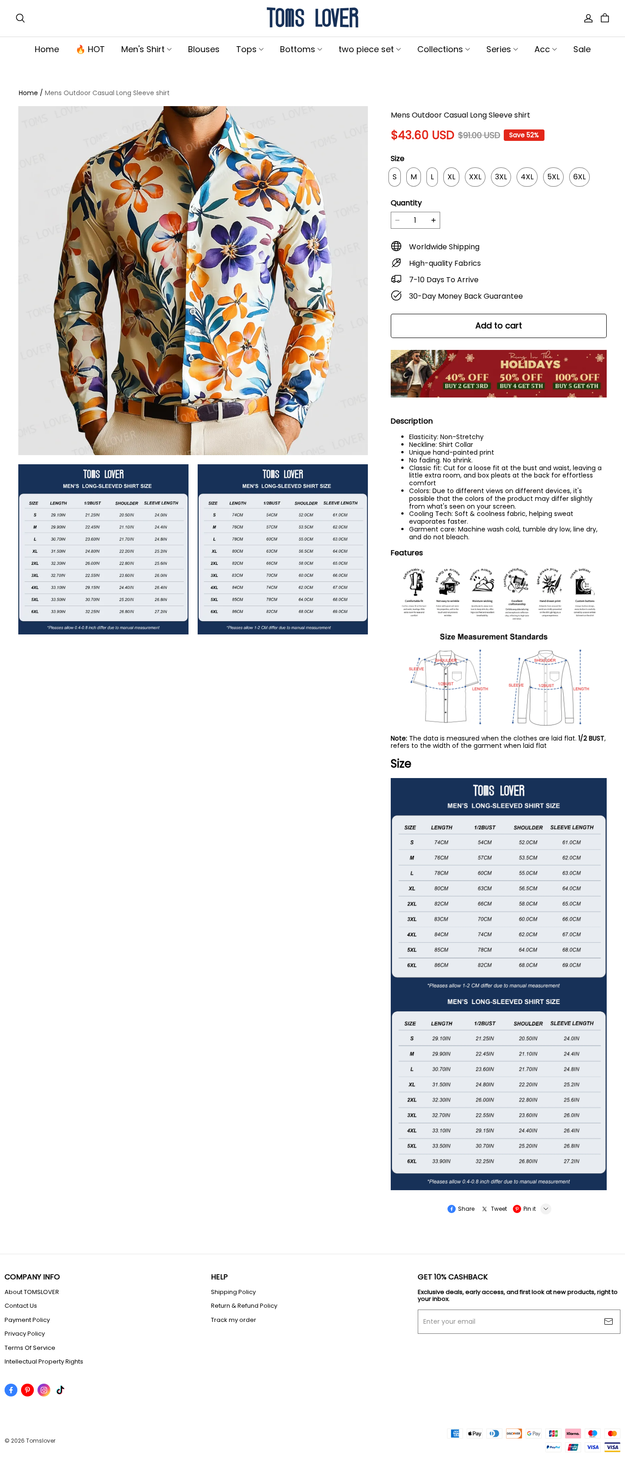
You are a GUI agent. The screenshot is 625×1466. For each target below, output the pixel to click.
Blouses (204, 49)
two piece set (366, 49)
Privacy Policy (25, 1333)
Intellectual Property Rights (44, 1361)
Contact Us (21, 1306)
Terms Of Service (30, 1348)
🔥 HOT (90, 49)
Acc (542, 49)
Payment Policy (27, 1320)
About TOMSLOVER (32, 1292)
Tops (246, 49)
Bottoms (297, 49)
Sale (582, 49)
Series (498, 49)
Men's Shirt (143, 49)
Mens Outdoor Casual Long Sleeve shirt (107, 92)
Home (47, 49)
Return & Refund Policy (244, 1306)
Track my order (233, 1320)
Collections (440, 49)
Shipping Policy (233, 1292)
